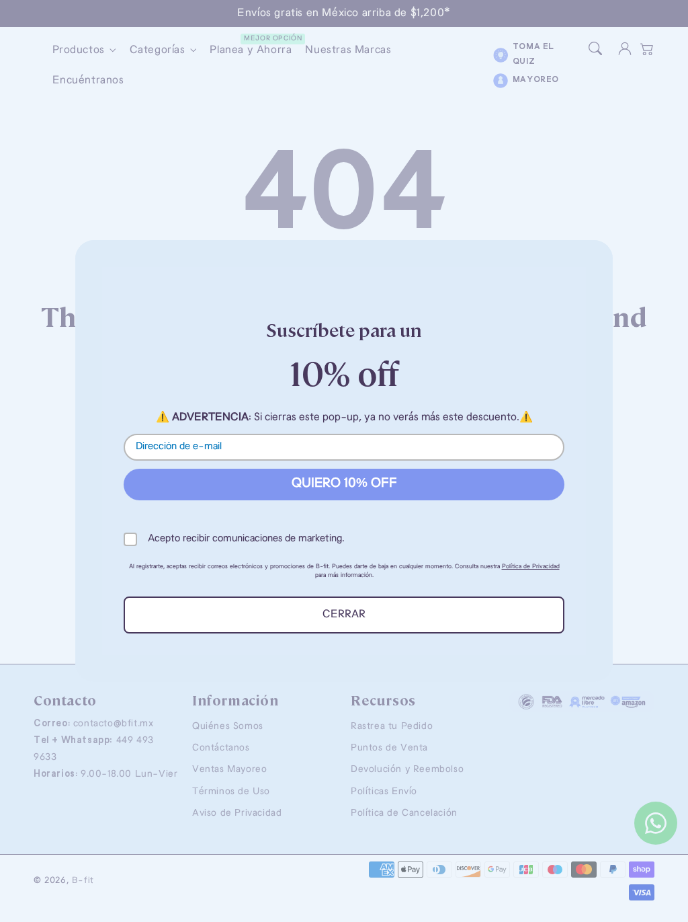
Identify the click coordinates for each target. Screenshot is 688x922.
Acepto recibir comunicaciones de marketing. (246, 539)
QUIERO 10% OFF (344, 483)
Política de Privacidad (531, 567)
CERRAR (344, 614)
